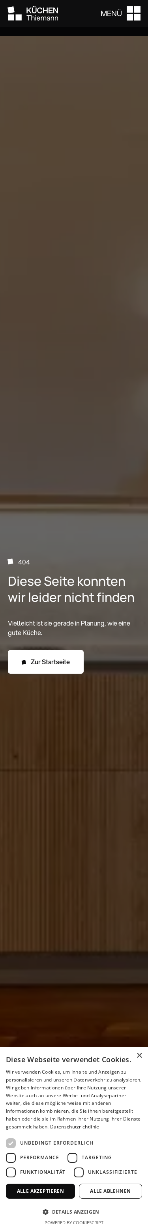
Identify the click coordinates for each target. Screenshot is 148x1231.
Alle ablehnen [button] (110, 1191)
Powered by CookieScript (74, 1222)
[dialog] (74, 1139)
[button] (121, 13)
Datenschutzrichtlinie (74, 1126)
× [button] (139, 1056)
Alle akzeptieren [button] (40, 1191)
